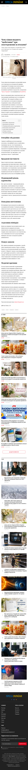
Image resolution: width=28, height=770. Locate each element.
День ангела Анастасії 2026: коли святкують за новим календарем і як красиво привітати (13, 400)
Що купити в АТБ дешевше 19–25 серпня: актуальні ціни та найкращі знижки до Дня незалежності (13, 422)
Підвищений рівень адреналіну (11, 126)
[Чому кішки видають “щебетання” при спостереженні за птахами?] (14, 67)
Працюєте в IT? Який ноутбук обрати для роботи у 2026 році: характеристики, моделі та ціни (14, 660)
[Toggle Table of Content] (18, 121)
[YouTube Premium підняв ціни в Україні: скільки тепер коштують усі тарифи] (14, 539)
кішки (3, 309)
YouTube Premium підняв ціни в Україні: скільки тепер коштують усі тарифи (15, 548)
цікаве (16, 309)
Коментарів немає (6, 56)
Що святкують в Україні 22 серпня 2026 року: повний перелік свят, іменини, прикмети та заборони (15, 615)
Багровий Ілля (7, 54)
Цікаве (18, 54)
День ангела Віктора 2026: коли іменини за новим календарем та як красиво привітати (13, 378)
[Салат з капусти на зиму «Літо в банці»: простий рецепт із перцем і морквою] (14, 347)
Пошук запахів (7, 131)
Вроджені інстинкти (8, 124)
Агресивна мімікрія (8, 129)
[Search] (26, 2)
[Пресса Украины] (14, 2)
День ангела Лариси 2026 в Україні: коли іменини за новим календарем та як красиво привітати (13, 335)
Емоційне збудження (8, 122)
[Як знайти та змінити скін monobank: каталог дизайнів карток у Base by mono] (14, 435)
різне (7, 309)
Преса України (6, 91)
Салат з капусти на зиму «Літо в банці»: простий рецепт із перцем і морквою (12, 356)
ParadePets (23, 91)
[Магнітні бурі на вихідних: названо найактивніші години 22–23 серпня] (14, 583)
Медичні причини (8, 132)
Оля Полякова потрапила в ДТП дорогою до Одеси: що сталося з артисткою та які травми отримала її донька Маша (14, 683)
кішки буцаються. (19, 302)
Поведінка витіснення (9, 127)
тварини (12, 309)
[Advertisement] (14, 22)
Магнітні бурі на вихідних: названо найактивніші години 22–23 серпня (14, 593)
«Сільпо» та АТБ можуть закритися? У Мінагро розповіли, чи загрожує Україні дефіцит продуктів (15, 571)
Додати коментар (14, 451)
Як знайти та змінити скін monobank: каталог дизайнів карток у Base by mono (14, 444)
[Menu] (2, 2)
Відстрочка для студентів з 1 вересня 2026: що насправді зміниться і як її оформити (14, 479)
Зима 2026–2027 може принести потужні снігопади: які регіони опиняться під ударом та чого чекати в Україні (15, 503)
